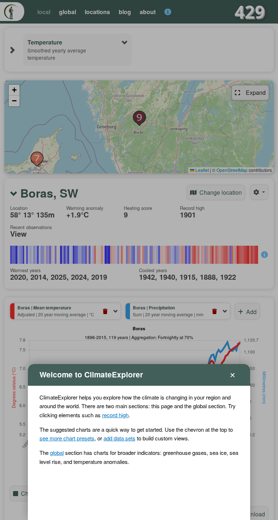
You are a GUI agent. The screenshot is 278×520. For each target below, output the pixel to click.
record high (115, 415)
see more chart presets (66, 438)
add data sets (119, 438)
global (57, 452)
